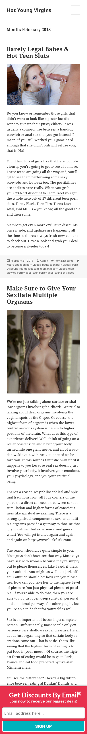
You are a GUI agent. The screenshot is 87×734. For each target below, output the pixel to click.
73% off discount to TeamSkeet (39, 193)
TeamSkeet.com (29, 269)
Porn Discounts (64, 261)
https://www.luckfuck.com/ (49, 539)
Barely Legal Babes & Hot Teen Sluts (38, 52)
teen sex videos (64, 273)
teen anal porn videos (53, 269)
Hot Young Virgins (29, 10)
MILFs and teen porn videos (24, 265)
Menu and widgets (75, 14)
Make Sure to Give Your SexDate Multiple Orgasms (41, 295)
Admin (44, 261)
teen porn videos (43, 273)
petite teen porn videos (56, 265)
